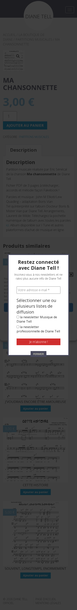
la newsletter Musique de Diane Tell (37, 319)
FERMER (38, 354)
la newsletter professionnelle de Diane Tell (38, 329)
